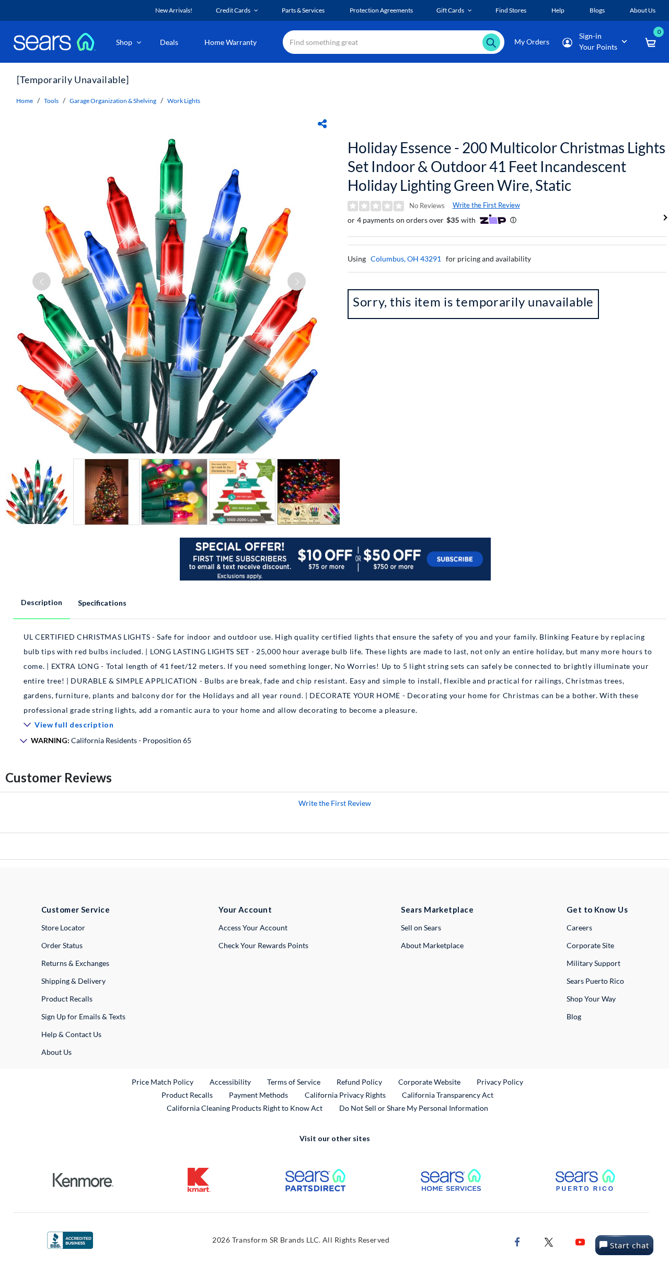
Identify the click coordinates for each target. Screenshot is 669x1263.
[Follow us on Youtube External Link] (580, 1241)
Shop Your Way (591, 998)
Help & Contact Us (71, 1034)
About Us (56, 1052)
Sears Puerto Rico (595, 980)
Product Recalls (67, 998)
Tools (51, 101)
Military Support (593, 963)
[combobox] (393, 42)
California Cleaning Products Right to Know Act (244, 1107)
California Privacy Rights (345, 1094)
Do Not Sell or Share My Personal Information (413, 1107)
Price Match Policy (162, 1081)
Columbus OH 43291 (406, 258)
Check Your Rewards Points (263, 945)
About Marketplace (432, 945)
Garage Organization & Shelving (113, 101)
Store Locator (63, 927)
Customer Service (75, 909)
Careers (579, 927)
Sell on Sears (421, 927)
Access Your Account (252, 927)
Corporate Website (430, 1081)
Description (41, 602)
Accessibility (230, 1081)
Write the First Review (486, 205)
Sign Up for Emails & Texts (83, 1016)
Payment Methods (258, 1094)
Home (24, 101)
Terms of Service (293, 1081)
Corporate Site (590, 945)
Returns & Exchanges (75, 963)
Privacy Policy (500, 1081)
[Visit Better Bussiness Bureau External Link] (70, 1239)
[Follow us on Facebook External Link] (517, 1241)
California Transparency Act (447, 1094)
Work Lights (183, 101)
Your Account (245, 909)
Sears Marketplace (437, 909)
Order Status (62, 945)
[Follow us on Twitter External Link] (548, 1241)
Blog (574, 1016)
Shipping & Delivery (73, 980)
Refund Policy (359, 1081)
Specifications (102, 602)
